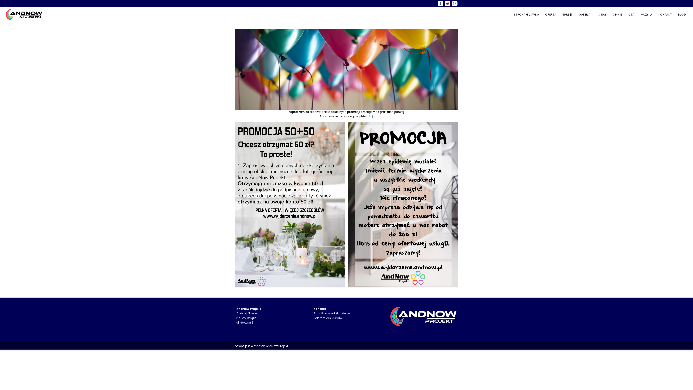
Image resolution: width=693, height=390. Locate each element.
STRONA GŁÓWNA (526, 14)
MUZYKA (646, 14)
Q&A (631, 14)
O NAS (602, 14)
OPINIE (617, 14)
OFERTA (550, 14)
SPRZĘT (568, 14)
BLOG (682, 14)
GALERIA (584, 14)
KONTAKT (665, 14)
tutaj (369, 116)
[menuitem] (526, 14)
